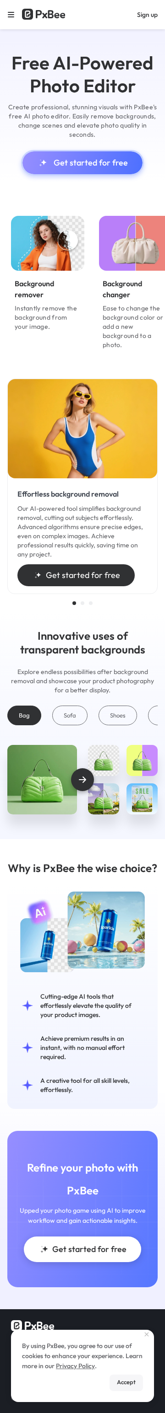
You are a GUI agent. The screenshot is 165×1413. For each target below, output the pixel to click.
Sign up (147, 15)
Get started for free (91, 162)
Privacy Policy (75, 1366)
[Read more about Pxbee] (43, 15)
